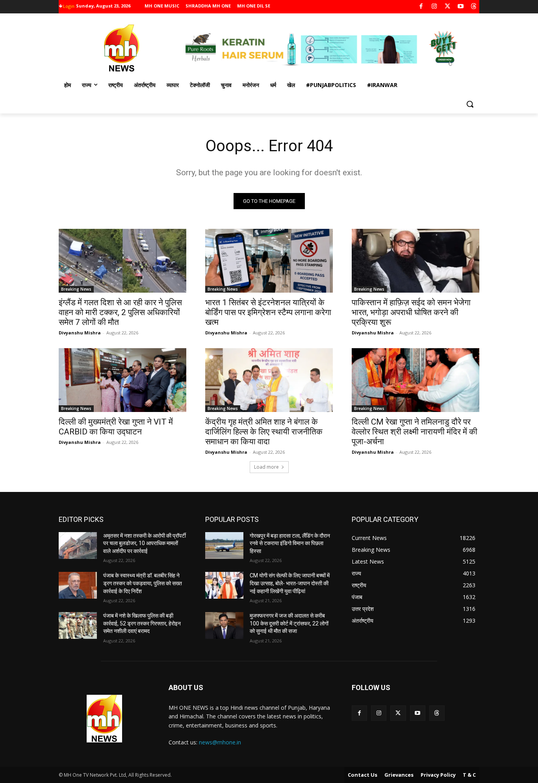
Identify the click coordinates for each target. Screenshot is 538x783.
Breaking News (76, 289)
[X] (447, 7)
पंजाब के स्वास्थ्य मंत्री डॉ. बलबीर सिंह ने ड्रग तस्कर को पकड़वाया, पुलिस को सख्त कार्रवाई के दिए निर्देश (142, 583)
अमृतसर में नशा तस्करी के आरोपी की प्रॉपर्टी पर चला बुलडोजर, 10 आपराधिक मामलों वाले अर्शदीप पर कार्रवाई (144, 543)
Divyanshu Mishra (80, 333)
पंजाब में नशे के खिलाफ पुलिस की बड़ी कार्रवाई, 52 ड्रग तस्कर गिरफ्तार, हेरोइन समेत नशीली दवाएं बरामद (142, 623)
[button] (469, 104)
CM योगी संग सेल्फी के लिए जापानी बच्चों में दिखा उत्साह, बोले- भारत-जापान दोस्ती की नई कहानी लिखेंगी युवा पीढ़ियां (290, 583)
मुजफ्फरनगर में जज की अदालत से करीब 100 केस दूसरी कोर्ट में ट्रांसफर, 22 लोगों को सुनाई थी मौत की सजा (289, 623)
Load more (266, 467)
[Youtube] (460, 7)
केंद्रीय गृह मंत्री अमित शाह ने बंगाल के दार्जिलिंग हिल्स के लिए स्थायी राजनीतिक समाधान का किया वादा (264, 431)
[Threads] (474, 7)
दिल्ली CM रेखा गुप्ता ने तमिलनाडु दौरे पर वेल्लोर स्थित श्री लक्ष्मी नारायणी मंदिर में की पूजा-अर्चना (414, 431)
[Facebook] (421, 7)
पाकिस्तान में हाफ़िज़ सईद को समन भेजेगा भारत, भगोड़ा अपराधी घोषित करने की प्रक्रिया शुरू (411, 312)
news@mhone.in (220, 742)
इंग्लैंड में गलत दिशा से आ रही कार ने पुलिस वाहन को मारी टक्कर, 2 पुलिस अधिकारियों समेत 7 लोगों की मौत (120, 312)
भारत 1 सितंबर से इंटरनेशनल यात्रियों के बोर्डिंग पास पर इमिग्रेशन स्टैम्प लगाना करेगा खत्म (268, 312)
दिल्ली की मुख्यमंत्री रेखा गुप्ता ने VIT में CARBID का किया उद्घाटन (116, 426)
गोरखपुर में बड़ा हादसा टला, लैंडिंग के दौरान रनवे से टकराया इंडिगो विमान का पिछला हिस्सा (290, 543)
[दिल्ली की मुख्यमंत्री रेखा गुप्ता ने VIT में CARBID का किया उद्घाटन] (122, 380)
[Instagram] (434, 7)
